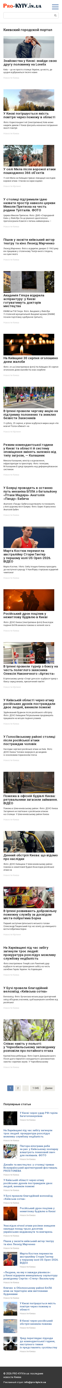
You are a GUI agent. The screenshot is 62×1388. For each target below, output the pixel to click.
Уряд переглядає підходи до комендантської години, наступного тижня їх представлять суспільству (38, 1343)
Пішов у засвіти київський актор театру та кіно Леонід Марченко (28, 1243)
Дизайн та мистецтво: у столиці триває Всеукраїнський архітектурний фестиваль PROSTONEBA (30, 1167)
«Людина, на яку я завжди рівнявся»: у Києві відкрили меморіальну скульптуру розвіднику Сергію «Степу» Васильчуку (30, 1275)
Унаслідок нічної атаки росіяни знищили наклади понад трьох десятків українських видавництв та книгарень (29, 1228)
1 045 (36, 1088)
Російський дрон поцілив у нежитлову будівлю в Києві (37, 1210)
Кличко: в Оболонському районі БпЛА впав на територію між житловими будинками (27, 1291)
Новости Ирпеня (12, 186)
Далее (49, 1088)
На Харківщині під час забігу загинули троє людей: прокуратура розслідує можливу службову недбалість (27, 1133)
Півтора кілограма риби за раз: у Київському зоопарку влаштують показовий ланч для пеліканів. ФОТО (39, 1150)
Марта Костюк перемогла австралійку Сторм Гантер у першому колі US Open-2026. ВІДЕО (39, 1258)
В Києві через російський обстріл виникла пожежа (36, 1322)
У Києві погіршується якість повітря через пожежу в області (38, 1306)
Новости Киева (11, 78)
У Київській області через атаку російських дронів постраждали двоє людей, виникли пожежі (28, 1183)
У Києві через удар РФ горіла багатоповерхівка (39, 1114)
